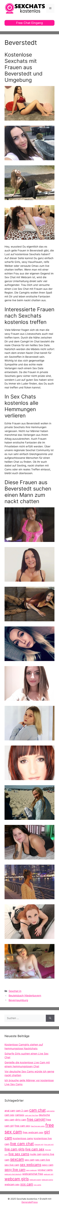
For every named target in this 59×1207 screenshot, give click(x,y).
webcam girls (17, 1178)
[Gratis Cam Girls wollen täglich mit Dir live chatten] (29, 158)
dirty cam (20, 1119)
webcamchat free (32, 1173)
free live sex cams (38, 1126)
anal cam (10, 1110)
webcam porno (47, 1180)
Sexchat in (15, 991)
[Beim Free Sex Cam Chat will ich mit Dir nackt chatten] (29, 237)
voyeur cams (45, 1169)
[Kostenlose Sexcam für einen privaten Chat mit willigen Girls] (29, 659)
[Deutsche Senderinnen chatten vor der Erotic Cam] (29, 897)
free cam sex (22, 1125)
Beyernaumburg (18, 1000)
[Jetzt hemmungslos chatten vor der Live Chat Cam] (29, 198)
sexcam (17, 1159)
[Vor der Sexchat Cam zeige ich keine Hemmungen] (29, 698)
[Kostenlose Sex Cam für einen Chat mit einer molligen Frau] (29, 857)
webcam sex (12, 1184)
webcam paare (35, 1180)
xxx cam (26, 1184)
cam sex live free (31, 1115)
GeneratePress (29, 1202)
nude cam (36, 1154)
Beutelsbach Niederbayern (25, 995)
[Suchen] (50, 1018)
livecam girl (38, 1144)
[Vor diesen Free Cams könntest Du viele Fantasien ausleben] (29, 976)
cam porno (50, 1111)
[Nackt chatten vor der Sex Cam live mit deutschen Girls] (29, 817)
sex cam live (42, 1159)
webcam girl (48, 1174)
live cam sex (34, 1149)
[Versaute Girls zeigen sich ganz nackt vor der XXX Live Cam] (29, 778)
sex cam (29, 1159)
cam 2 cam (22, 1110)
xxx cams (37, 1185)
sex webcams (30, 1165)
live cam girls (15, 1149)
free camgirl (36, 1119)
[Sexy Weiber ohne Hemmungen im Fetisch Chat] (29, 738)
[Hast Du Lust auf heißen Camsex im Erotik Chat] (29, 936)
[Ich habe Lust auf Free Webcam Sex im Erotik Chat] (29, 539)
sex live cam (12, 1164)
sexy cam (47, 1164)
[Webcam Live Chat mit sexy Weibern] (29, 579)
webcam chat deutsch (13, 1174)
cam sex (9, 1114)
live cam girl (49, 1144)
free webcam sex (33, 1132)
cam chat (37, 1110)
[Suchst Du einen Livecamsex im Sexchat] (29, 619)
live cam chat (22, 1143)
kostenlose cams (23, 1138)
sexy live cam (15, 1170)
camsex (19, 1114)
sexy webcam (31, 1170)
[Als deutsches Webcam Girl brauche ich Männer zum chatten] (29, 118)
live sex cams (18, 1154)
